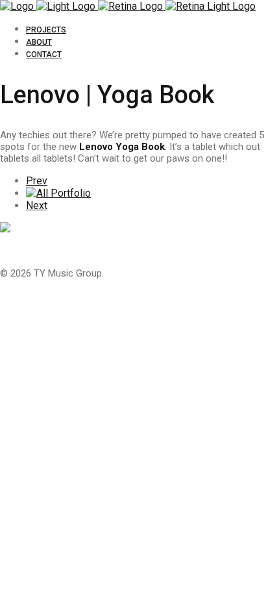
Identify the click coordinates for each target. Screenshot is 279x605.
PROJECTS (46, 29)
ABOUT (39, 42)
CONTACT (44, 54)
